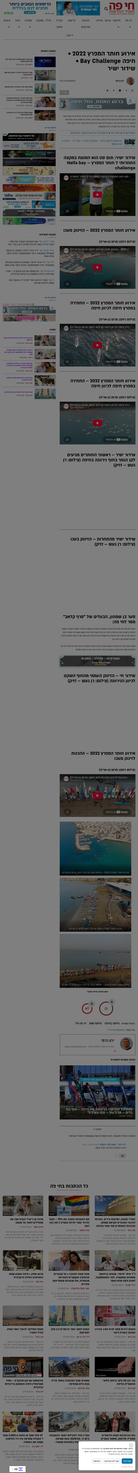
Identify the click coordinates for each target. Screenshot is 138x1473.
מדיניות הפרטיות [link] (127, 1467)
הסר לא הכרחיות (112, 1461)
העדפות (96, 1461)
